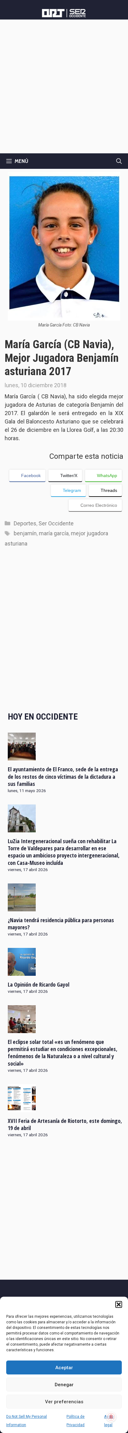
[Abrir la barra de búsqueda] (119, 161)
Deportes (25, 523)
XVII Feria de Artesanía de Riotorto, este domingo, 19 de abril (65, 1124)
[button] (119, 1304)
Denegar (64, 1384)
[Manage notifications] (111, 1417)
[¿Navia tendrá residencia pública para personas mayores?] (22, 907)
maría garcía (54, 533)
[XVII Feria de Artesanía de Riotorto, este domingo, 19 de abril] (22, 1108)
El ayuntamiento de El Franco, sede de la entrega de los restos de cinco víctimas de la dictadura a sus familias (63, 776)
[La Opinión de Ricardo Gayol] (22, 971)
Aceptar (64, 1367)
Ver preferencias (64, 1402)
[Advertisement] (64, 86)
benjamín (25, 533)
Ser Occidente (56, 523)
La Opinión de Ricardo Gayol (38, 984)
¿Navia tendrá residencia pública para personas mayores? (61, 923)
